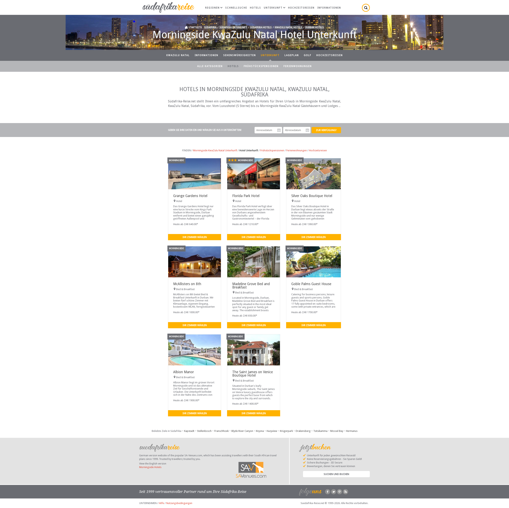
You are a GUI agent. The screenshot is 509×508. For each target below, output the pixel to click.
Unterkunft (273, 7)
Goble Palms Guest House (311, 284)
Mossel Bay (336, 430)
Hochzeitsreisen (301, 7)
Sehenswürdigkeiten (239, 55)
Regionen (212, 7)
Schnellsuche (236, 7)
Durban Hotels (314, 27)
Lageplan (292, 55)
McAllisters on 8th (187, 284)
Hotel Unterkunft (248, 150)
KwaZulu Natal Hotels (288, 27)
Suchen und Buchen (336, 474)
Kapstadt (189, 430)
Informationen (329, 7)
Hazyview (272, 430)
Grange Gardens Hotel (190, 196)
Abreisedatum (307, 130)
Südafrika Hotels (261, 27)
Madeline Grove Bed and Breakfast (251, 285)
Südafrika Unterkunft (233, 27)
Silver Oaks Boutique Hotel (311, 196)
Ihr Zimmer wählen (195, 237)
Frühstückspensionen (261, 66)
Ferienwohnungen (298, 66)
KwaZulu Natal (178, 55)
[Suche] (366, 8)
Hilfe (161, 503)
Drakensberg (303, 430)
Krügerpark (286, 430)
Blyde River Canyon (242, 430)
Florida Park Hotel (245, 196)
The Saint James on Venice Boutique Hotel (252, 373)
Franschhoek (221, 430)
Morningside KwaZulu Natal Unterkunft (215, 150)
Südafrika (210, 27)
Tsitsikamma (320, 430)
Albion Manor (183, 372)
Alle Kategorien (210, 66)
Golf (307, 55)
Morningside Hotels (150, 467)
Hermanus (351, 430)
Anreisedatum (279, 130)
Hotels (255, 7)
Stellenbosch (204, 430)
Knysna (260, 430)
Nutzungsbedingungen (179, 503)
